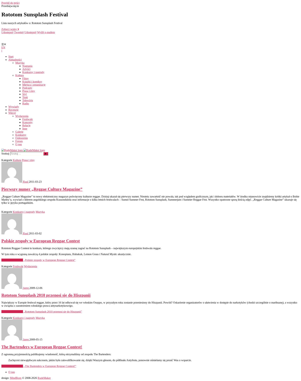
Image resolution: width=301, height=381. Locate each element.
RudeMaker (44, 377)
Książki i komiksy (32, 81)
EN (3, 47)
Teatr (25, 97)
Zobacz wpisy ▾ (10, 29)
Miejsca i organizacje (33, 84)
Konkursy (20, 134)
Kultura (19, 75)
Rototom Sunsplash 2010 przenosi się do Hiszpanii (46, 295)
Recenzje (13, 109)
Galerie (19, 131)
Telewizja (27, 100)
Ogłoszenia (21, 138)
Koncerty (27, 122)
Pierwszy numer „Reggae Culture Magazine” (41, 189)
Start (10, 56)
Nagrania (27, 65)
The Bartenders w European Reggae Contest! (41, 347)
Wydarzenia (21, 116)
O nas (18, 144)
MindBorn (15, 377)
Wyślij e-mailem (46, 32)
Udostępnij (7, 32)
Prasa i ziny (28, 91)
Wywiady (13, 106)
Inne (24, 128)
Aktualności (15, 59)
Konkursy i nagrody (33, 72)
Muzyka (19, 62)
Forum (19, 141)
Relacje (26, 125)
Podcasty (27, 87)
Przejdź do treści (10, 2)
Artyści (26, 69)
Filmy (25, 78)
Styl (24, 94)
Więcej (12, 112)
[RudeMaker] (23, 150)
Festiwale (27, 119)
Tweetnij (19, 32)
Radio (25, 103)
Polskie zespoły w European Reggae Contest (40, 241)
